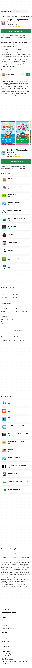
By (10, 24)
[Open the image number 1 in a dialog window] (22, 133)
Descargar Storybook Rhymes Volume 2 (12, 340)
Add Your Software (6, 623)
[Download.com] (5, 11)
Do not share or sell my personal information (12, 644)
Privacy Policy (5, 636)
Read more (15, 46)
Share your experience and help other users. (13, 37)
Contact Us (4, 625)
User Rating (10, 26)
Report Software (17, 330)
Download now (17, 31)
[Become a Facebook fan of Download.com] (3, 654)
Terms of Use (5, 638)
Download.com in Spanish (8, 628)
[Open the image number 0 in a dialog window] (8, 133)
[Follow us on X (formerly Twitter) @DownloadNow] (6, 654)
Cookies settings (6, 646)
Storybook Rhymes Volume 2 (18, 21)
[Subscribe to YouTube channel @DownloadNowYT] (9, 654)
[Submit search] (11, 11)
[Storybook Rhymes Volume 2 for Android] (3, 23)
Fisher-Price (6, 551)
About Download (6, 620)
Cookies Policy (5, 641)
